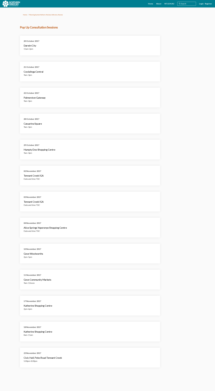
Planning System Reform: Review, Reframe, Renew (46, 15)
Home (25, 15)
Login (201, 4)
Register (208, 4)
